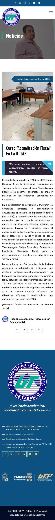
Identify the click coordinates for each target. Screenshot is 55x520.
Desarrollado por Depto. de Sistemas (27, 515)
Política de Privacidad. (36, 511)
